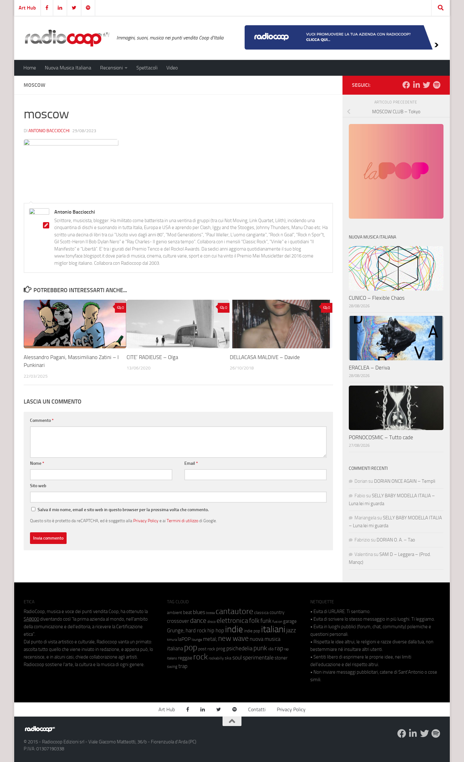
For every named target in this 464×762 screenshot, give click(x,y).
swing (172, 666)
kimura (172, 640)
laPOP (184, 639)
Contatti (256, 709)
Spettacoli (147, 68)
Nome (37, 463)
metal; (210, 639)
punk (260, 648)
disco (211, 621)
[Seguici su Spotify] (436, 85)
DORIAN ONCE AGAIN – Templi (404, 481)
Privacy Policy (145, 520)
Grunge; (176, 631)
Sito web (38, 485)
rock (200, 657)
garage (290, 621)
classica (261, 612)
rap (279, 648)
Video (172, 68)
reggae (185, 658)
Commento (42, 420)
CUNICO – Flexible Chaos (377, 298)
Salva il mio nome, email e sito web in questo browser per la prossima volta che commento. (123, 509)
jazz (291, 630)
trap (182, 666)
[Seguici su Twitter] (426, 85)
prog (220, 649)
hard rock (196, 631)
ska (228, 658)
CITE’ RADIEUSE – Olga (152, 357)
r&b (271, 649)
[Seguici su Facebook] (406, 85)
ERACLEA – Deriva (369, 367)
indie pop (252, 631)
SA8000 (31, 619)
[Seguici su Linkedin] (416, 85)
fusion (277, 621)
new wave (233, 638)
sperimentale (258, 657)
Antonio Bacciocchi (48, 130)
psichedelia (239, 648)
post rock (206, 648)
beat (187, 612)
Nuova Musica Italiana (68, 68)
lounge (197, 639)
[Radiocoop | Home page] (67, 37)
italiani (273, 629)
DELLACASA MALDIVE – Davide (265, 357)
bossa (210, 613)
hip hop (215, 630)
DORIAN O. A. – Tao (396, 540)
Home (29, 68)
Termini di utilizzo (182, 520)
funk (265, 620)
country (277, 612)
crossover (178, 621)
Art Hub (27, 8)
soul (237, 657)
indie (234, 629)
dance (198, 620)
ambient (174, 612)
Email (191, 463)
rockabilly (216, 658)
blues (199, 612)
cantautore (234, 611)
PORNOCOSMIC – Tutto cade (381, 437)
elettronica (232, 620)
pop (190, 647)
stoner (281, 658)
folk (254, 620)
